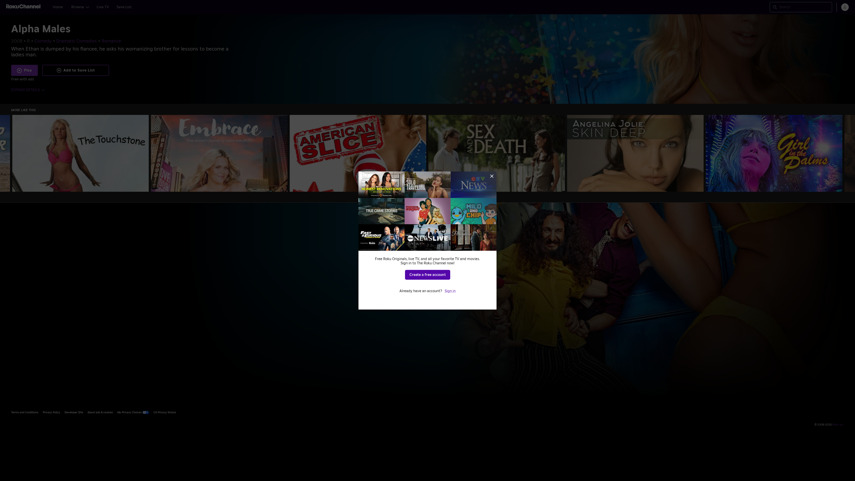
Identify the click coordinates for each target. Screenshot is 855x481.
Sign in (450, 291)
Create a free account (427, 275)
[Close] (491, 176)
